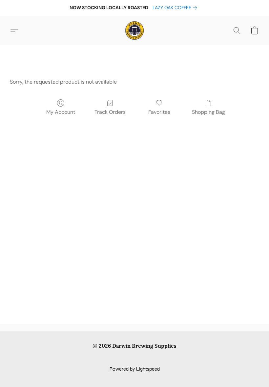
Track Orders (110, 112)
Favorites (159, 112)
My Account (60, 112)
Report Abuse (134, 358)
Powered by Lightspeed (135, 369)
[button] (134, 30)
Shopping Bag (208, 112)
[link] (176, 7)
